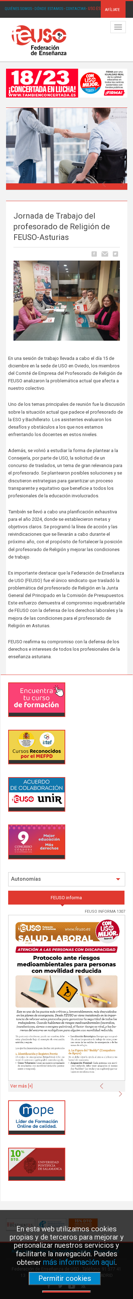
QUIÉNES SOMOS (18, 8)
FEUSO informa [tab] (66, 897)
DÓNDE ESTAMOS (48, 8)
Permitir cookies (64, 1278)
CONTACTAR (75, 8)
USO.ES (94, 8)
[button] (105, 182)
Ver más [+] (21, 1086)
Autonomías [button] (26, 879)
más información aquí (79, 1262)
